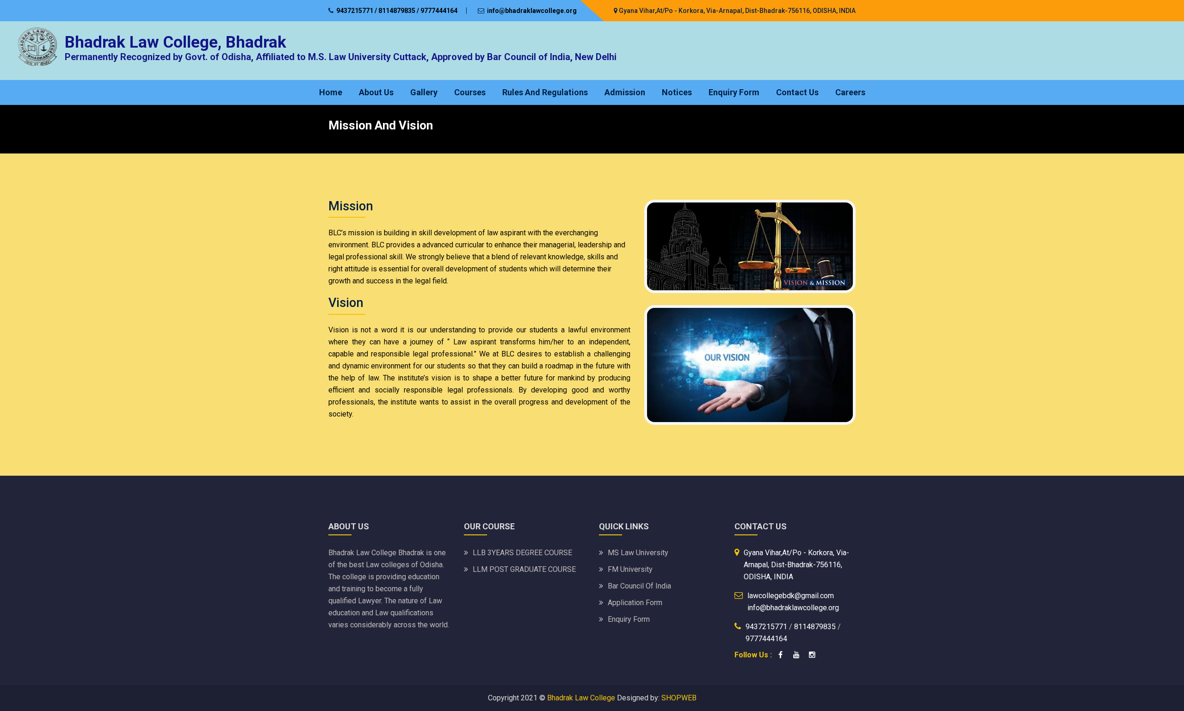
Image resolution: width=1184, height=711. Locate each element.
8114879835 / (398, 10)
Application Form (635, 602)
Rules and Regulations (545, 92)
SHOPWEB (679, 697)
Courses (470, 92)
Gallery (424, 92)
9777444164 (438, 10)
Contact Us (797, 92)
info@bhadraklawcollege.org (532, 10)
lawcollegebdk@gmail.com (790, 595)
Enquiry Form (734, 92)
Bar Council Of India (639, 586)
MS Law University (638, 552)
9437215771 (767, 626)
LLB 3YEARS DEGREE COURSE (522, 552)
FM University (630, 569)
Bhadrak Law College (581, 697)
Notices (677, 92)
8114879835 (815, 626)
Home (330, 92)
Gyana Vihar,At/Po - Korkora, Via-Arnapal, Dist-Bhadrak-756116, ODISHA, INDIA (736, 10)
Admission (624, 92)
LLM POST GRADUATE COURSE (524, 569)
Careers (850, 92)
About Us (376, 92)
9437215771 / (356, 10)
